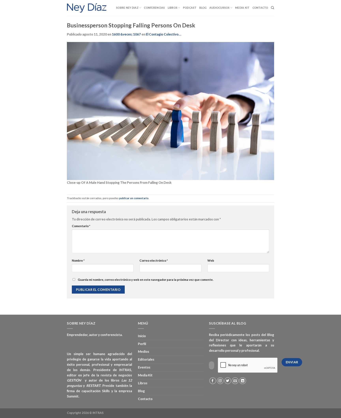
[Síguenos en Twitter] (227, 380)
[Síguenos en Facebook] (212, 380)
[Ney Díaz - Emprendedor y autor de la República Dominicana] (86, 8)
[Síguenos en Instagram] (220, 380)
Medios (143, 351)
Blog (203, 7)
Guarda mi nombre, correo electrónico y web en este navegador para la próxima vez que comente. (145, 279)
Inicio (142, 336)
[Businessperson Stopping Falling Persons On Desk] (170, 111)
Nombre (78, 260)
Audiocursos (219, 7)
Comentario (81, 226)
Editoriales (146, 359)
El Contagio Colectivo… (163, 34)
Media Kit (242, 7)
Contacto (260, 7)
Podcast (190, 7)
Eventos (144, 367)
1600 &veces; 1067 (126, 34)
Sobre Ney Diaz (127, 7)
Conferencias (154, 7)
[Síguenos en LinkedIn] (242, 380)
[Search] (272, 8)
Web (210, 260)
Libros (173, 7)
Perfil (142, 344)
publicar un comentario (133, 198)
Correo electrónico (154, 260)
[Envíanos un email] (235, 380)
